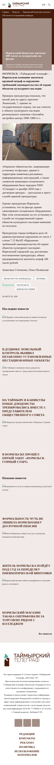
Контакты (27, 738)
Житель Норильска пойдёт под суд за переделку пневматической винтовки (27, 569)
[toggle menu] (3, 4)
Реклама (27, 742)
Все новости (45, 634)
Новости (16, 12)
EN (43, 5)
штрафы (40, 279)
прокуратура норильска (17, 279)
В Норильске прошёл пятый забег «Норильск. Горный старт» (23, 458)
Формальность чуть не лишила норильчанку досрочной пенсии (22, 522)
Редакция (27, 734)
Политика (27, 746)
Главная (5, 12)
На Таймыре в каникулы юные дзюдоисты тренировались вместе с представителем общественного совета (24, 407)
